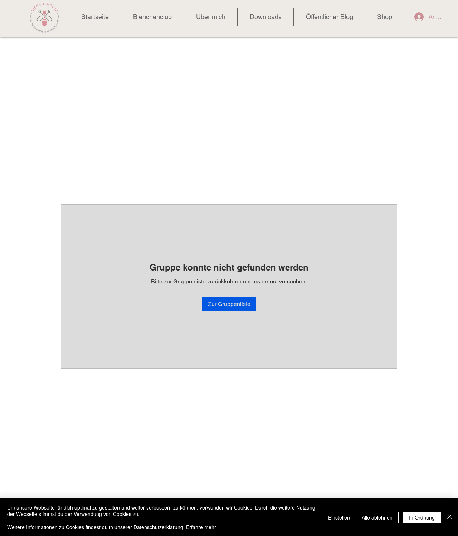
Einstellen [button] (339, 517)
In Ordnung (422, 517)
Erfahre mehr (201, 527)
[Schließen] (449, 517)
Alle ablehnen (377, 517)
